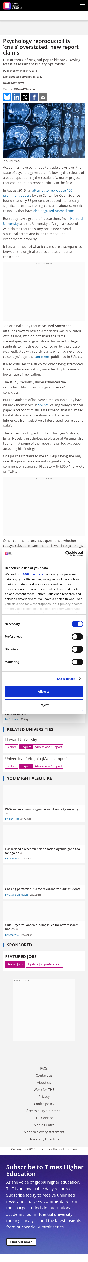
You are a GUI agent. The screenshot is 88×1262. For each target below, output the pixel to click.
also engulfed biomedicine (53, 211)
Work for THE (44, 1089)
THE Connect (44, 1118)
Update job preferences (44, 964)
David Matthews (13, 83)
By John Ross (12, 818)
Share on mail (43, 97)
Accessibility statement (44, 1110)
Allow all (44, 691)
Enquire (26, 747)
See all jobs (15, 964)
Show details (66, 678)
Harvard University (21, 739)
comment (41, 356)
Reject (44, 705)
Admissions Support (48, 747)
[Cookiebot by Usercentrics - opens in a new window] (65, 553)
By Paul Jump (12, 719)
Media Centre (44, 1125)
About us (44, 1082)
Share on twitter (25, 97)
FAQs (44, 1068)
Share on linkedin (16, 97)
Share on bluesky (7, 97)
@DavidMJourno (24, 89)
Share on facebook (34, 97)
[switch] (77, 636)
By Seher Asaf (12, 858)
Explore (11, 747)
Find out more (21, 1242)
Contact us (44, 1075)
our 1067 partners (30, 574)
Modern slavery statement (44, 1132)
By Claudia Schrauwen (17, 894)
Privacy (44, 1096)
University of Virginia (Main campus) (36, 758)
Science (43, 405)
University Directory (44, 1139)
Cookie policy (44, 1104)
